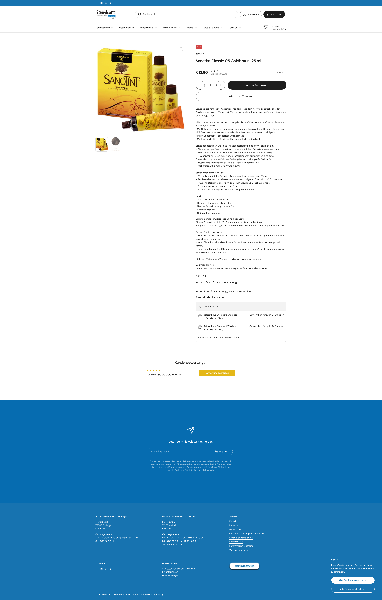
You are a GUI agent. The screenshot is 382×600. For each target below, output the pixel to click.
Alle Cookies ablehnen (353, 589)
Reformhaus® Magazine (241, 545)
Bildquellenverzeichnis (241, 537)
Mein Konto (253, 14)
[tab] (213, 318)
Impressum (235, 525)
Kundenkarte (236, 541)
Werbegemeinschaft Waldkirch (178, 568)
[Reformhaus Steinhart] (106, 14)
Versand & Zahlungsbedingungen (246, 533)
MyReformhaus (170, 571)
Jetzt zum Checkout (241, 96)
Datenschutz (236, 529)
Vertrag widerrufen (239, 549)
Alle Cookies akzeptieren (353, 580)
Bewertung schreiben (217, 372)
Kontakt (233, 521)
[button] (274, 27)
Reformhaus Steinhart (130, 594)
